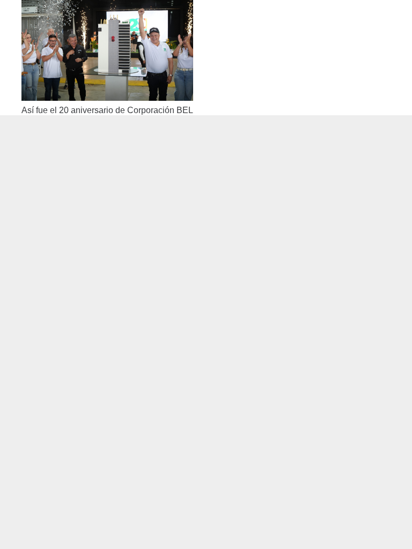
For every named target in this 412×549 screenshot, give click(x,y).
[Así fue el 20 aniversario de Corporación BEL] (107, 7)
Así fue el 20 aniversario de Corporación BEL (107, 110)
